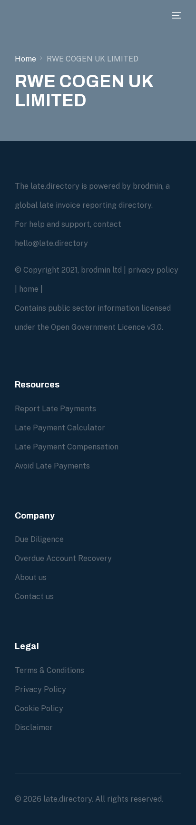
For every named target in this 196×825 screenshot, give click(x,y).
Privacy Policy (40, 689)
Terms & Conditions (49, 670)
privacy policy (153, 270)
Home (25, 58)
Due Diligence (39, 539)
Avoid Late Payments (52, 465)
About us (31, 577)
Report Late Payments (55, 408)
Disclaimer (34, 727)
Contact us (34, 596)
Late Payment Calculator (60, 427)
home (29, 289)
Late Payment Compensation (66, 446)
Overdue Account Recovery (63, 558)
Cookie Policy (39, 708)
